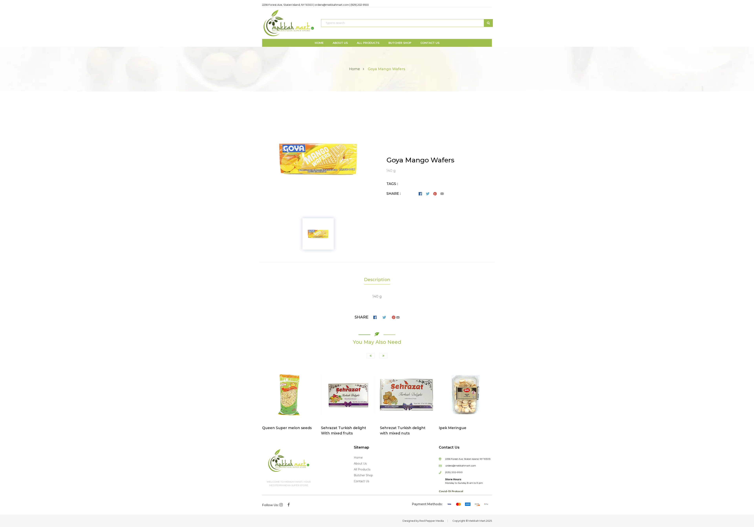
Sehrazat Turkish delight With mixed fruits (343, 430)
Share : (393, 193)
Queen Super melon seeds (287, 428)
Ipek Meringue (452, 428)
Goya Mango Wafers (420, 160)
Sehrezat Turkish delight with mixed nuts (402, 430)
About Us (360, 463)
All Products (362, 469)
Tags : (392, 184)
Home (354, 69)
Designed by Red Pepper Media (423, 520)
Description (377, 279)
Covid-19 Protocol (451, 491)
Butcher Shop (363, 475)
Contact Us (361, 481)
